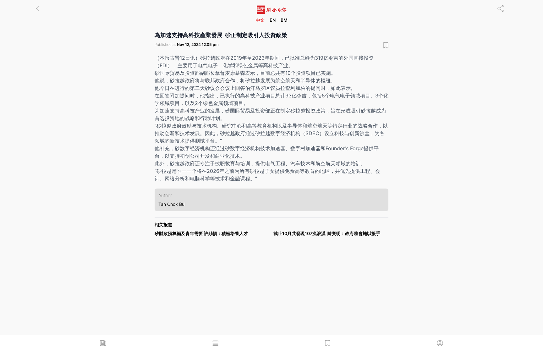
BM (284, 20)
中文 (260, 20)
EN (273, 20)
